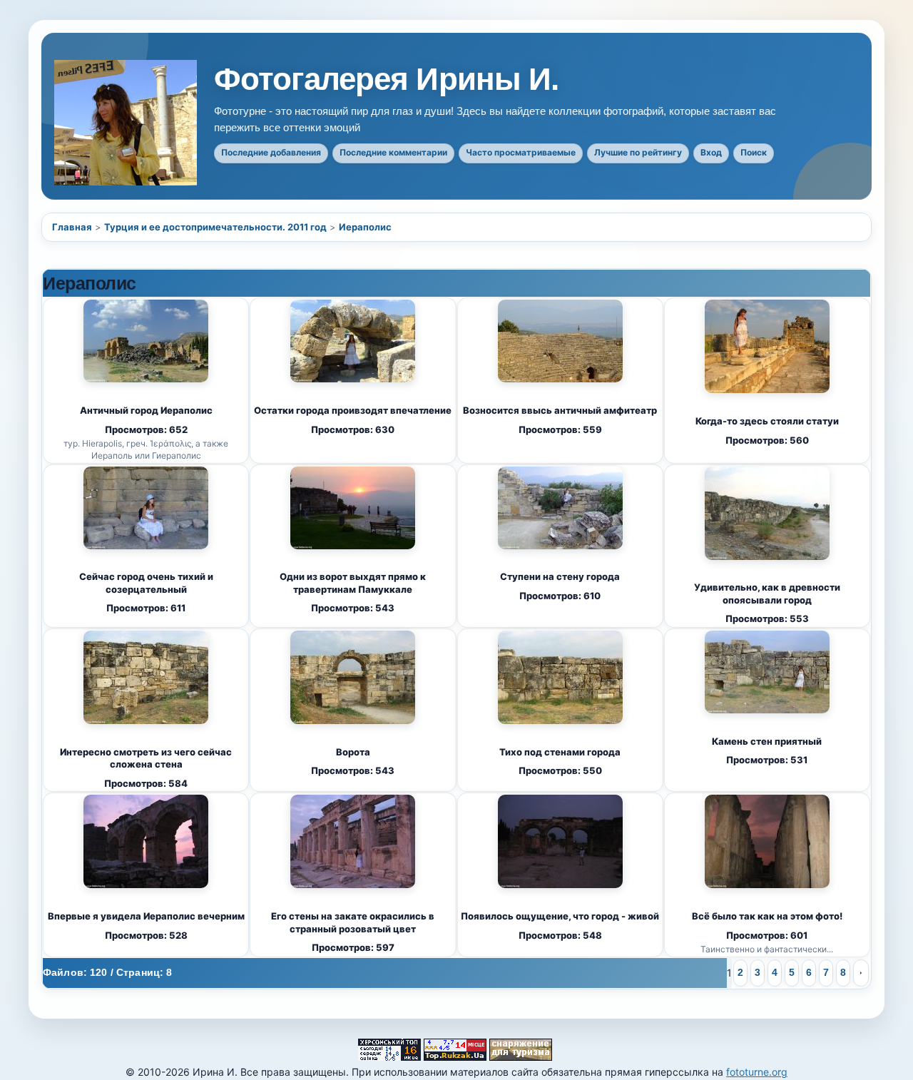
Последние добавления (271, 152)
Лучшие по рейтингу (638, 152)
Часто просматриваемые (521, 152)
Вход (711, 152)
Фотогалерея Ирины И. (386, 79)
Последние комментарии (393, 152)
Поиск (753, 152)
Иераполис (365, 227)
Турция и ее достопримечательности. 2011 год (215, 227)
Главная (72, 227)
